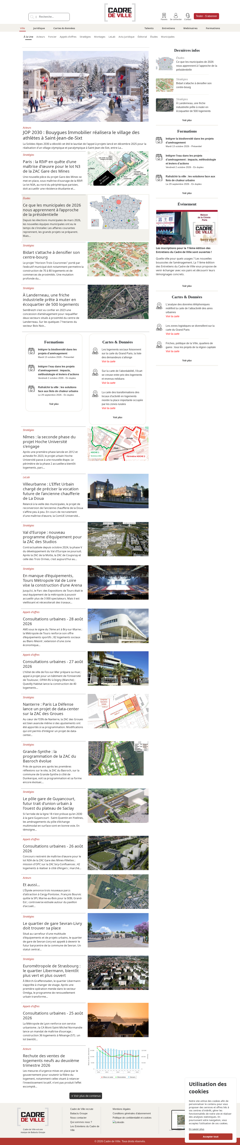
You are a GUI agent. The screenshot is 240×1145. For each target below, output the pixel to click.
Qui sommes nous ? (81, 1122)
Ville (22, 28)
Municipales (168, 36)
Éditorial (142, 36)
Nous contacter (78, 1117)
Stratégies (85, 36)
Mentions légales (122, 1109)
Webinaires (190, 28)
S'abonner (206, 16)
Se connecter (176, 19)
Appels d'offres (68, 36)
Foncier (52, 36)
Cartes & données (64, 28)
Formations (213, 28)
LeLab (112, 36)
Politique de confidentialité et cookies (132, 1117)
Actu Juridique (126, 36)
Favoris (164, 19)
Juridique (39, 28)
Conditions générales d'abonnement (132, 1113)
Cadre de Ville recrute (81, 1109)
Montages (99, 36)
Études (154, 36)
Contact (187, 19)
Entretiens (168, 28)
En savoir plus (196, 1129)
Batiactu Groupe (79, 1113)
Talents (148, 28)
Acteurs (40, 36)
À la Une (28, 36)
